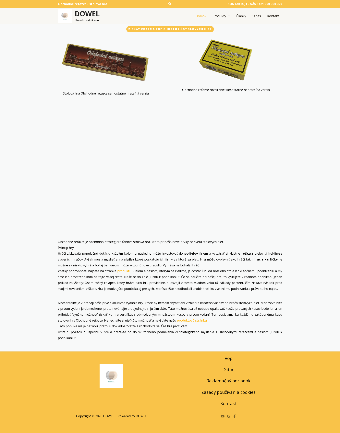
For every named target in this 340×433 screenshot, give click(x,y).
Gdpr (229, 369)
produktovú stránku (192, 320)
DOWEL (87, 13)
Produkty (219, 16)
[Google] (228, 416)
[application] (228, 16)
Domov (201, 16)
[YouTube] (223, 416)
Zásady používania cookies (228, 392)
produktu (124, 271)
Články (241, 16)
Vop (228, 358)
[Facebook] (234, 416)
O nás (256, 16)
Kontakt (273, 16)
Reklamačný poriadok (228, 381)
